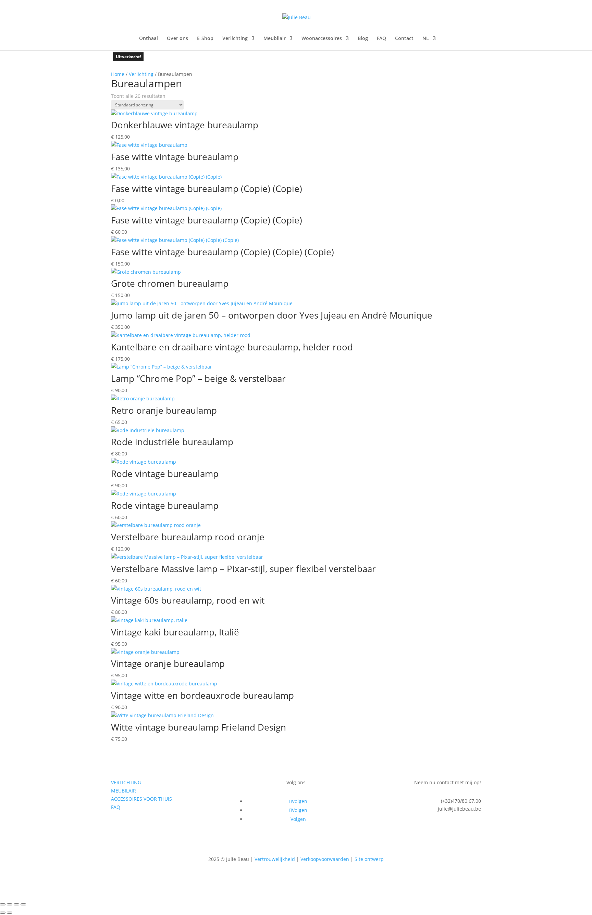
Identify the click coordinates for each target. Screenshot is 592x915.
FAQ (381, 38)
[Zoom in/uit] (2, 904)
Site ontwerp (369, 859)
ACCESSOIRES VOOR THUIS (141, 799)
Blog (363, 38)
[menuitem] (429, 43)
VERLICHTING (126, 782)
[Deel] (16, 904)
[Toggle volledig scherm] (9, 904)
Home (117, 74)
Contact (404, 38)
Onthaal (148, 38)
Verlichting (235, 38)
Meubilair (274, 38)
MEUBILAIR (123, 790)
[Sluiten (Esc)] (23, 904)
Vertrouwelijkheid (275, 859)
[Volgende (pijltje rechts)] (9, 913)
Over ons (177, 38)
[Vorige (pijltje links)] (2, 913)
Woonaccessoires (321, 38)
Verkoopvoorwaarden (324, 859)
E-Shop (205, 38)
